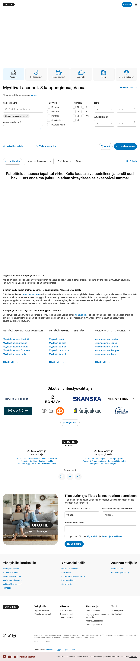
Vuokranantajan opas (12, 580)
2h (78, 111)
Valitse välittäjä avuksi (12, 584)
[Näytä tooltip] (20, 122)
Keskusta (89, 458)
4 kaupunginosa (101, 458)
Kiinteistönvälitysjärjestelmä (73, 576)
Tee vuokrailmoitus (11, 572)
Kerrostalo (56, 107)
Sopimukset (66, 572)
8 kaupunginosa (116, 458)
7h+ (87, 116)
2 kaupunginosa (112, 463)
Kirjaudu (127, 4)
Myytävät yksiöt (56, 339)
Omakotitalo (57, 120)
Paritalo (55, 116)
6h (87, 111)
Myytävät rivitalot (57, 354)
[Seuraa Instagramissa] (78, 476)
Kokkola (45, 463)
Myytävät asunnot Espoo (15, 343)
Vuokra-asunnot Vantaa (106, 346)
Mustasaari (28, 458)
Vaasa (34, 95)
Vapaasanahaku (11, 122)
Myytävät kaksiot (57, 343)
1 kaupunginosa (99, 461)
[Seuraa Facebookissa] (61, 476)
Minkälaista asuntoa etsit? (77, 508)
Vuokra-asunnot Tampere (107, 350)
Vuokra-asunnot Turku (105, 354)
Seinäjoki (33, 461)
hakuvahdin (80, 315)
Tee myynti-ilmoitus (11, 569)
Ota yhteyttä (66, 584)
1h (78, 107)
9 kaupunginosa (96, 463)
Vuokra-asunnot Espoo (106, 343)
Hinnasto (7, 588)
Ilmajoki (42, 461)
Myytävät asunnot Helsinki (16, 339)
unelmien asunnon (31, 294)
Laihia (46, 458)
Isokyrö (54, 458)
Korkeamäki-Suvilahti (117, 461)
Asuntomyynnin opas (12, 576)
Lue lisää (133, 657)
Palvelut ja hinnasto (69, 569)
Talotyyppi (52, 103)
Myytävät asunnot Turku (15, 354)
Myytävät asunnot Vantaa (15, 346)
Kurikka (50, 461)
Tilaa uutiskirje (74, 544)
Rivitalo (55, 111)
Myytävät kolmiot (57, 346)
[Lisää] (40, 129)
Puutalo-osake (58, 124)
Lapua (53, 463)
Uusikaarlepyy (24, 463)
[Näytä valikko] (136, 5)
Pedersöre (36, 463)
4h (78, 120)
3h (78, 116)
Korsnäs (24, 461)
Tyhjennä (105, 146)
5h (87, 107)
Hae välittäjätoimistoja (120, 572)
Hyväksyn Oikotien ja (95, 536)
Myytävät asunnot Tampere (16, 350)
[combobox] (23, 109)
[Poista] (27, 116)
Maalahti (39, 458)
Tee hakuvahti (117, 569)
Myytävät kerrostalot (59, 350)
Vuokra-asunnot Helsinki (107, 339)
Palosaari (87, 461)
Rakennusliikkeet (68, 580)
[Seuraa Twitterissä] (70, 476)
